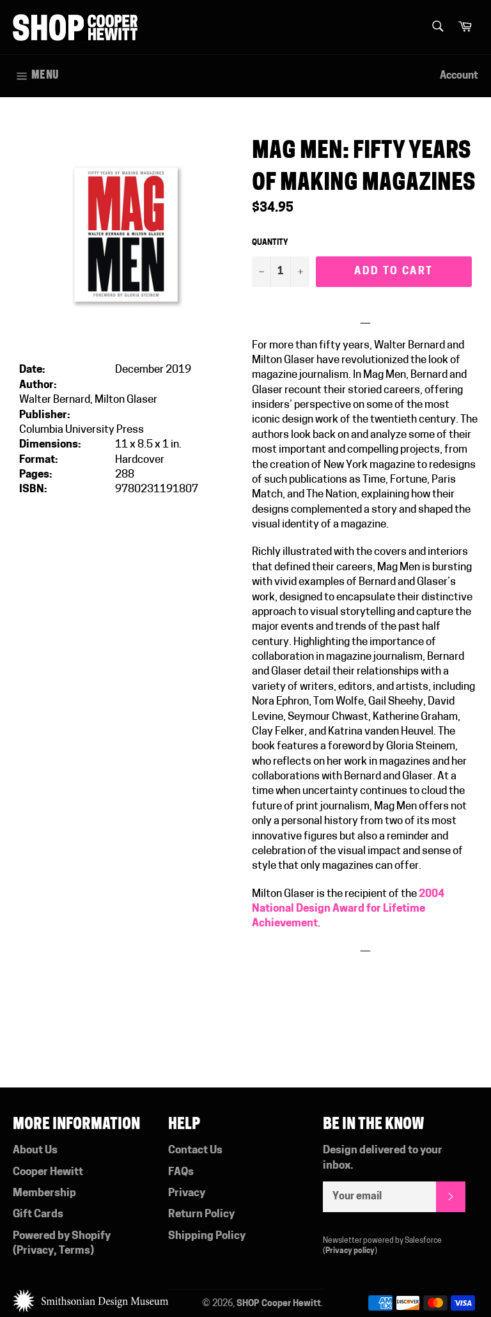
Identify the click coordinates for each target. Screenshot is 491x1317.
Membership (44, 1193)
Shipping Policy (207, 1236)
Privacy (35, 1250)
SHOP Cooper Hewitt (279, 1304)
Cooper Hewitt (48, 1172)
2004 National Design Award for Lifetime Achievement (348, 909)
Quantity (270, 243)
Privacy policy (350, 1251)
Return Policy (201, 1214)
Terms (74, 1250)
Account (459, 76)
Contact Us (195, 1150)
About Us (35, 1150)
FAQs (181, 1172)
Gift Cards (38, 1214)
